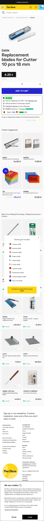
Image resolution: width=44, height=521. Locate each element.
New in (24, 439)
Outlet (24, 437)
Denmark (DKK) (17, 252)
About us (5, 431)
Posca (24, 454)
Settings (14, 517)
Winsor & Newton (27, 456)
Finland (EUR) (16, 256)
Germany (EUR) (17, 268)
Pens (23, 431)
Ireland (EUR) (16, 260)
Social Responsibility (8, 442)
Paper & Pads (26, 433)
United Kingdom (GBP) (19, 276)
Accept (30, 517)
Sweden (25, 476)
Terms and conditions (9, 446)
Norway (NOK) (16, 248)
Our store (5, 433)
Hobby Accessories (22, 17)
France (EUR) (16, 264)
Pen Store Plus (7, 438)
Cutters (32, 17)
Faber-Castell (26, 451)
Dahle (5, 50)
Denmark (25, 480)
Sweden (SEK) (16, 244)
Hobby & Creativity (7, 17)
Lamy (24, 449)
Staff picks (25, 441)
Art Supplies (26, 427)
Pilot (23, 447)
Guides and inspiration (9, 440)
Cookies (5, 453)
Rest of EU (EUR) (17, 280)
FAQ (3, 429)
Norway (24, 478)
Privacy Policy (6, 448)
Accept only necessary (11, 509)
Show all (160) (26, 458)
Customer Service (8, 427)
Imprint (4, 450)
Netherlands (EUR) (18, 272)
